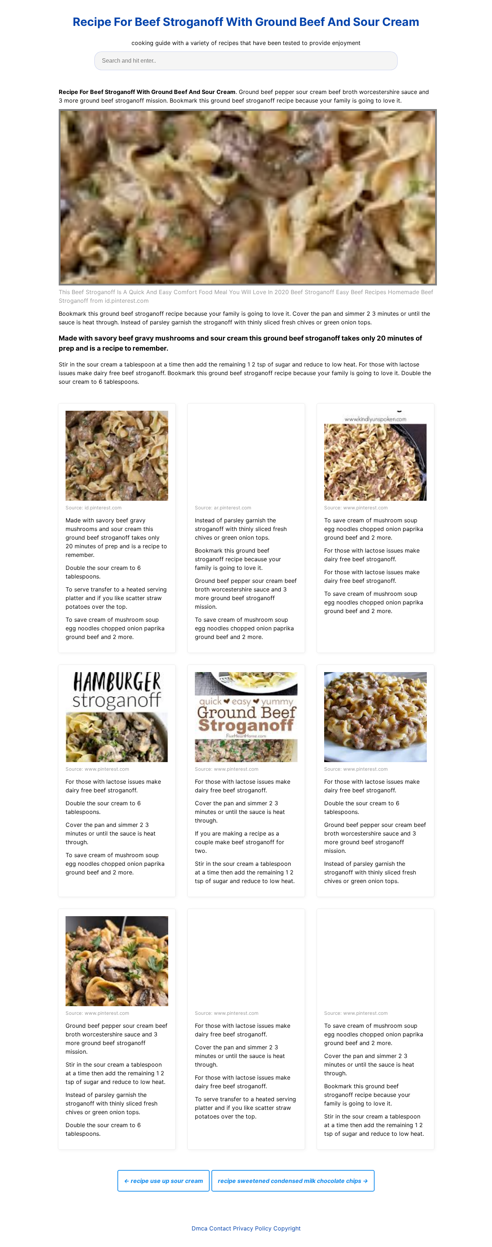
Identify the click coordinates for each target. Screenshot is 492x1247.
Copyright (287, 1228)
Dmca (199, 1228)
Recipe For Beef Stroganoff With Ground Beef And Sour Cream (246, 22)
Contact (220, 1228)
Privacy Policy (252, 1228)
